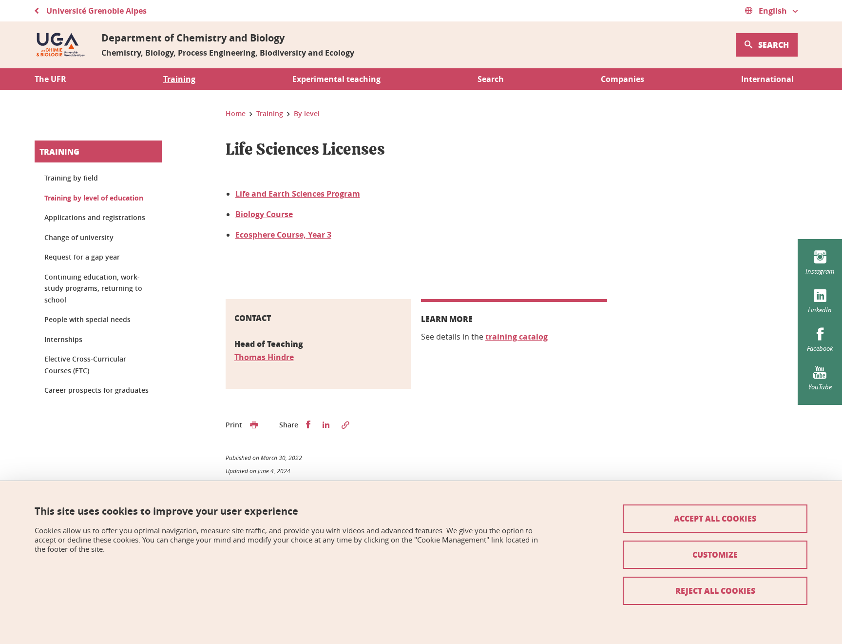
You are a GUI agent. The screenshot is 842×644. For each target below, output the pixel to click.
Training (59, 151)
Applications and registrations (94, 217)
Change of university (79, 237)
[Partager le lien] (345, 425)
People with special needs (87, 319)
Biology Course (264, 214)
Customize (715, 554)
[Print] (254, 425)
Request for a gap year (82, 257)
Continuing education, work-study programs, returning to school (93, 288)
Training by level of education (93, 197)
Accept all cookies (715, 518)
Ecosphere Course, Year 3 (283, 234)
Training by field (71, 177)
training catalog (516, 336)
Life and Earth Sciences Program (297, 193)
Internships (63, 339)
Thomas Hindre (264, 357)
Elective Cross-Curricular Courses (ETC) (85, 364)
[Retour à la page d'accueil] (60, 44)
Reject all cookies (715, 590)
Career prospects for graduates (96, 390)
